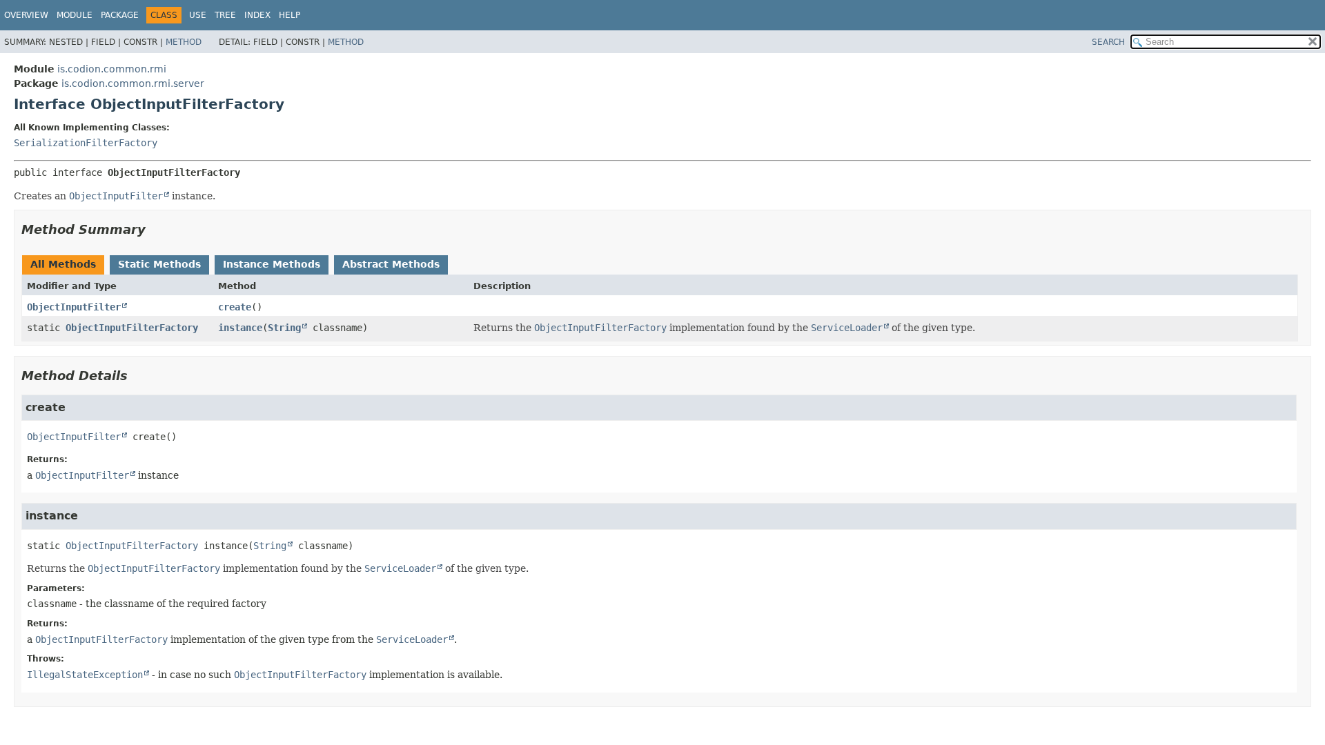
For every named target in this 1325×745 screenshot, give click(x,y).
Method (184, 42)
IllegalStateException (85, 674)
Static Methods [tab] (159, 264)
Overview (26, 15)
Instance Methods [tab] (271, 264)
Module (74, 15)
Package (120, 15)
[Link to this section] (155, 229)
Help (289, 15)
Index (257, 15)
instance (240, 327)
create (234, 306)
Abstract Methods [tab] (391, 264)
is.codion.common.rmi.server (132, 83)
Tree (225, 15)
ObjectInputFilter (74, 306)
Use (197, 15)
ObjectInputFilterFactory (132, 327)
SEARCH (1108, 42)
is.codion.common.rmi (111, 68)
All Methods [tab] (63, 264)
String (284, 327)
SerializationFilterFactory (85, 142)
